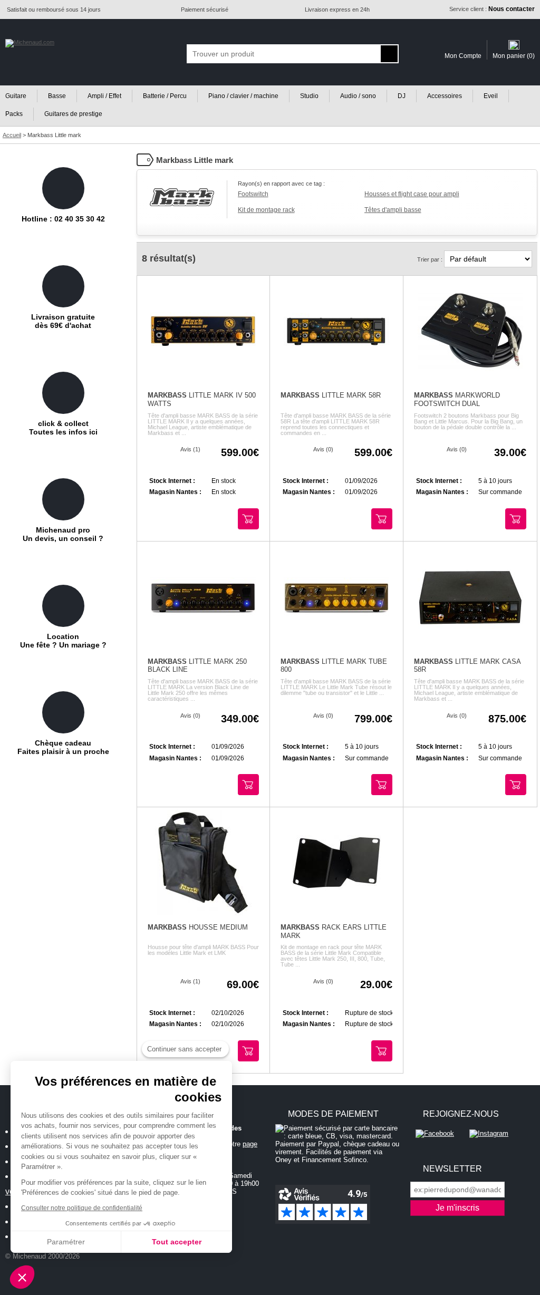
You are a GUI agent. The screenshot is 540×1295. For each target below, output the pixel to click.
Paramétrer (66, 1242)
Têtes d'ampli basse (392, 210)
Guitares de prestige (73, 114)
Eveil (491, 96)
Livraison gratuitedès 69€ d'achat (63, 321)
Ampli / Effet (104, 96)
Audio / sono (358, 96)
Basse (57, 96)
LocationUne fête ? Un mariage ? (63, 640)
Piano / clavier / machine (243, 96)
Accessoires (444, 96)
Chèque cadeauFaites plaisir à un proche (63, 747)
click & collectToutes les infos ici (63, 427)
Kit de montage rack (266, 210)
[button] (22, 1277)
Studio (309, 96)
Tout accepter (176, 1242)
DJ (402, 96)
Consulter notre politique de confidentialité (81, 1208)
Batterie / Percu (165, 96)
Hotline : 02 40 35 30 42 (63, 219)
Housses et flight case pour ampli (411, 194)
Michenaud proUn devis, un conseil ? (63, 534)
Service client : (492, 9)
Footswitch (253, 194)
